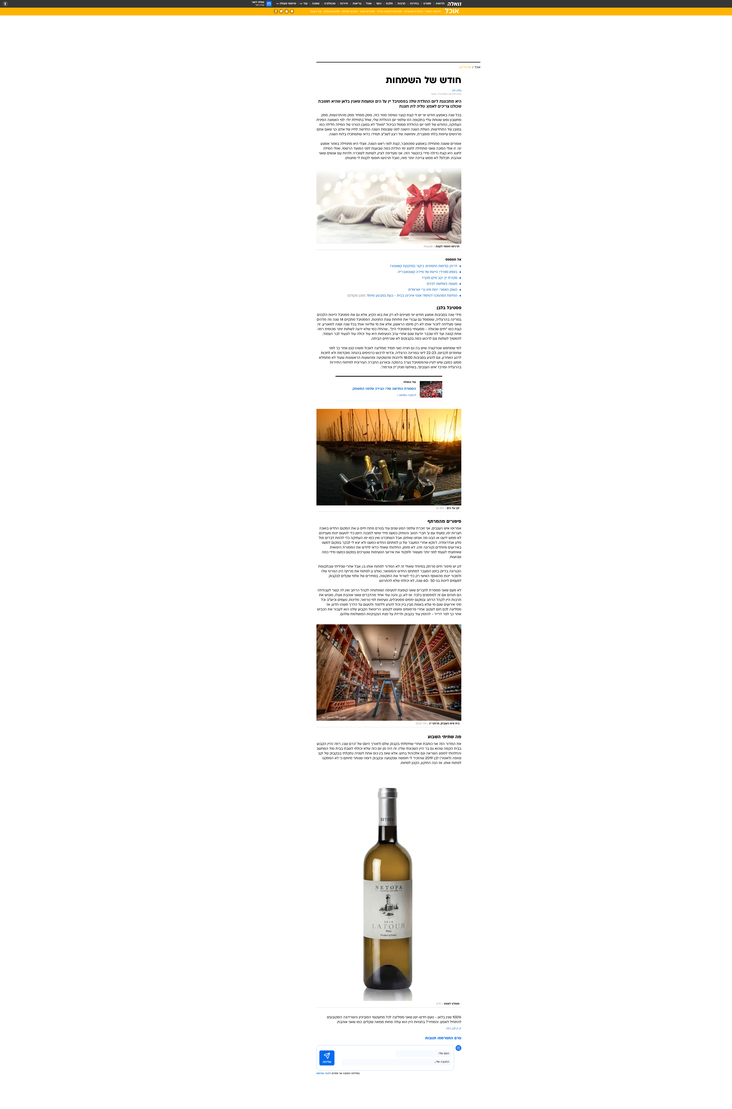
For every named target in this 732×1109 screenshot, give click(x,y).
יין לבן (455, 1028)
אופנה (315, 3)
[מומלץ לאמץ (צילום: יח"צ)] (388, 890)
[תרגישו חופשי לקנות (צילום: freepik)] (388, 209)
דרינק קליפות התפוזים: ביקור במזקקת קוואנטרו (423, 266)
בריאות (357, 3)
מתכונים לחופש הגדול (389, 11)
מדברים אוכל (367, 11)
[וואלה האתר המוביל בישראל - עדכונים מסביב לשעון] (454, 4)
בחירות (414, 3)
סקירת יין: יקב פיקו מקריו (439, 278)
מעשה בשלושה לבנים (442, 284)
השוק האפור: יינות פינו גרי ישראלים (432, 289)
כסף (378, 3)
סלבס (389, 3)
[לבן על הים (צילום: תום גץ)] (388, 460)
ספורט (427, 3)
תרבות (401, 3)
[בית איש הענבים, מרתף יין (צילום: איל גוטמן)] (388, 675)
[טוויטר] (281, 11)
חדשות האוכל (433, 11)
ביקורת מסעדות (413, 11)
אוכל (369, 3)
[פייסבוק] (276, 11)
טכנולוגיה (330, 3)
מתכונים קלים (332, 11)
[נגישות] (5, 4)
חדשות (440, 3)
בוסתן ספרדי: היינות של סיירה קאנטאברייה (427, 272)
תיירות (344, 3)
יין (460, 1028)
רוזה (448, 1028)
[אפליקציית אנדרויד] (292, 11)
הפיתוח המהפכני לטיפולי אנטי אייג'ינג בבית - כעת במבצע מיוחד (412, 295)
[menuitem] (438, 4)
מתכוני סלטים (349, 11)
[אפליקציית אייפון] (286, 11)
